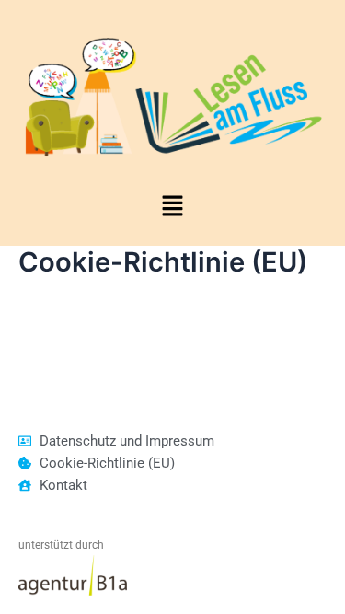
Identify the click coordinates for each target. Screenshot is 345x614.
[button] (172, 207)
